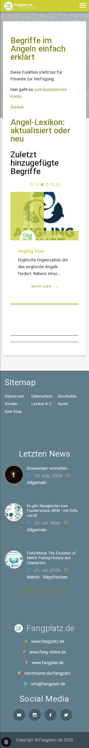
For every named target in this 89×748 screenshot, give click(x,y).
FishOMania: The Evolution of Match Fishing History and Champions (51, 558)
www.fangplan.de (48, 662)
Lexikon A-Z (41, 404)
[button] (31, 184)
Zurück (17, 107)
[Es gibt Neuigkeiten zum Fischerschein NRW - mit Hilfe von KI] (16, 512)
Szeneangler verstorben (47, 468)
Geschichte (67, 396)
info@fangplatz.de (48, 684)
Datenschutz (41, 396)
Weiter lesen (41, 286)
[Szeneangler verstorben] (16, 474)
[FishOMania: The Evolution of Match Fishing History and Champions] (16, 559)
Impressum (14, 396)
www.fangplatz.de (48, 641)
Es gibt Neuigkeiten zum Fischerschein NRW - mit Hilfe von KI (52, 511)
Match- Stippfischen (47, 577)
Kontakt (11, 404)
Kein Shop (13, 411)
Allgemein (37, 482)
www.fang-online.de (47, 652)
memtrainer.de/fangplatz (47, 673)
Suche (63, 404)
